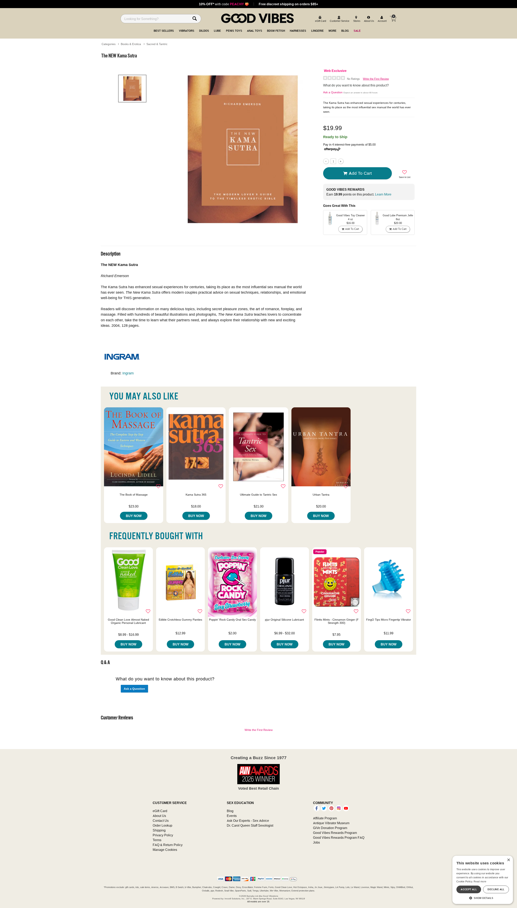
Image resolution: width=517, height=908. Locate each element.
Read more (480, 881)
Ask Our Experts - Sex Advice (248, 821)
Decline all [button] (496, 889)
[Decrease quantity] (326, 161)
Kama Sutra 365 (196, 494)
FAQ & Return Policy (168, 845)
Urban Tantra (321, 494)
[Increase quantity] (341, 161)
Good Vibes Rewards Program (335, 833)
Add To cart (360, 173)
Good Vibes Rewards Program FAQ (338, 837)
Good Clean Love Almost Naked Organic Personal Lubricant (128, 621)
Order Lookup (162, 825)
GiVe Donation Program (330, 828)
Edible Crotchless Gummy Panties (180, 619)
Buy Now (134, 516)
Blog (230, 811)
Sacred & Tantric (156, 44)
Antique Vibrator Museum (331, 823)
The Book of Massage (134, 494)
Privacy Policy (163, 835)
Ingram (128, 373)
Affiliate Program (325, 818)
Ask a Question (333, 92)
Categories (109, 44)
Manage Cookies (165, 850)
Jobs (316, 842)
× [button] (508, 860)
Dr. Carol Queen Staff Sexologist (250, 825)
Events (232, 816)
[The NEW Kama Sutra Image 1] (242, 149)
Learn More (383, 194)
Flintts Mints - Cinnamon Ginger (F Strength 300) (336, 621)
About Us (159, 816)
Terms (157, 840)
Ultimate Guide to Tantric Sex (258, 494)
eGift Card (160, 811)
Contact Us (161, 821)
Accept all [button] (469, 889)
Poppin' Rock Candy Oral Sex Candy (232, 619)
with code (224, 4)
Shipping (159, 830)
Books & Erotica (131, 44)
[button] (482, 898)
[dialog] (482, 880)
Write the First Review (376, 78)
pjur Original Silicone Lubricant (284, 619)
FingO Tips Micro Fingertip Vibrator (388, 619)
